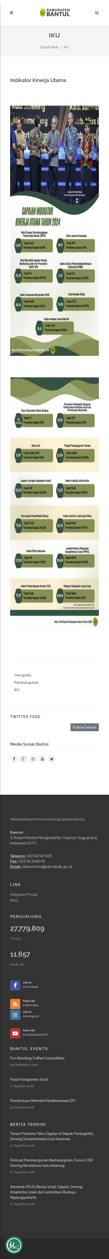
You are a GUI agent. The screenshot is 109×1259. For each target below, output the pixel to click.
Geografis (22, 675)
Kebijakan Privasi (24, 894)
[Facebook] (14, 759)
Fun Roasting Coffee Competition (37, 1058)
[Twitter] (52, 759)
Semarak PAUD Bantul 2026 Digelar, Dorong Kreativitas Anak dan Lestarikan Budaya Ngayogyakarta (46, 1192)
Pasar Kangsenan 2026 (29, 1079)
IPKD (14, 900)
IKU (17, 689)
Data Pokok (49, 47)
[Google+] (24, 759)
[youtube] (42, 759)
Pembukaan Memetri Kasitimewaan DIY (43, 1101)
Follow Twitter (85, 727)
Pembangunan (26, 682)
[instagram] (33, 759)
